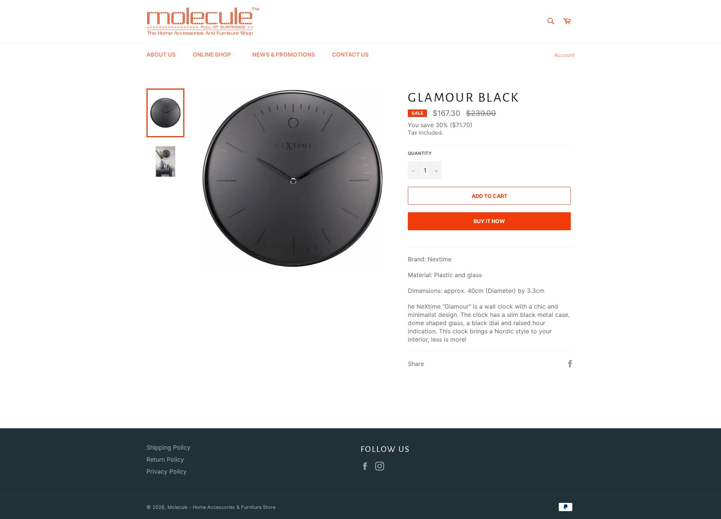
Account (564, 55)
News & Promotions (283, 54)
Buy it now (489, 221)
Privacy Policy (166, 471)
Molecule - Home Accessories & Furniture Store (221, 507)
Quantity (420, 153)
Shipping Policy (168, 447)
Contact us (350, 54)
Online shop (212, 54)
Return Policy (165, 459)
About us (161, 54)
